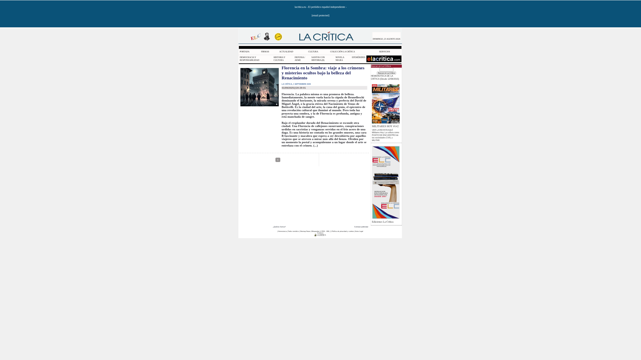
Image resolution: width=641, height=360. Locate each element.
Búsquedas (315, 231)
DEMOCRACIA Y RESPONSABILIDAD (249, 58)
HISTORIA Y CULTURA (279, 58)
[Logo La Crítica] (320, 235)
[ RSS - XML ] (326, 231)
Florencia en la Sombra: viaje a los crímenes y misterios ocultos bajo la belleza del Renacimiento (323, 73)
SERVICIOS (384, 51)
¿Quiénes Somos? (279, 227)
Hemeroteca (282, 231)
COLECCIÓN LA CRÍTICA (342, 51)
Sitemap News (305, 231)
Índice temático (293, 231)
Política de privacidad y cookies (343, 231)
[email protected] (320, 15)
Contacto (320, 233)
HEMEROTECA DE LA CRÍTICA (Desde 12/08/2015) (385, 77)
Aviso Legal (359, 231)
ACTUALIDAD (286, 51)
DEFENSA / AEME (300, 58)
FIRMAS (265, 51)
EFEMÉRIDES (358, 57)
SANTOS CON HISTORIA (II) (318, 58)
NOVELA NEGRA (340, 58)
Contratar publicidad (361, 227)
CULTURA (313, 51)
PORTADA (244, 51)
